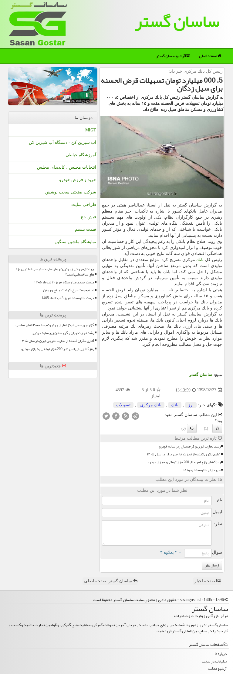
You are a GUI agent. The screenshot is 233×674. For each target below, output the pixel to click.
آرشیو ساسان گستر (170, 56)
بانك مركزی (150, 405)
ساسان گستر (177, 21)
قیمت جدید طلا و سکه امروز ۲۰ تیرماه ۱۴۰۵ (64, 282)
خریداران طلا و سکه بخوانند (201, 470)
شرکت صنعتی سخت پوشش (70, 192)
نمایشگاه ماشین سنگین (75, 242)
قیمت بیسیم (85, 229)
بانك (200, 259)
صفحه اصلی (208, 56)
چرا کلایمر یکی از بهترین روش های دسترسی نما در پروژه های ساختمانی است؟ (55, 272)
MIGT (90, 130)
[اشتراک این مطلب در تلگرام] (135, 415)
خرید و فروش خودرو (77, 179)
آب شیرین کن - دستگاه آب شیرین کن (62, 142)
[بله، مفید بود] (217, 428)
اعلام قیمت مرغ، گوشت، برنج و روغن (68, 290)
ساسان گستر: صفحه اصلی (108, 581)
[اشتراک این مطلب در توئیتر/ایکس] (106, 415)
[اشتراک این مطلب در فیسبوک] (116, 415)
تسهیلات (123, 405)
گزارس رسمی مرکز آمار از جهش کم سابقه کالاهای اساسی (54, 325)
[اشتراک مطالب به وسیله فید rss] (125, 415)
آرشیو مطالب (217, 668)
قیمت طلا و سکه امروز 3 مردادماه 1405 (68, 298)
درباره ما (221, 653)
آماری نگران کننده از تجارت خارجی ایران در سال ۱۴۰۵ (184, 454)
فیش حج (88, 217)
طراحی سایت (83, 204)
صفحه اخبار (205, 581)
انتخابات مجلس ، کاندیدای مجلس (66, 167)
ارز (191, 405)
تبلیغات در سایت (214, 661)
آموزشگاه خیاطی (81, 155)
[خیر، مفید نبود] (192, 428)
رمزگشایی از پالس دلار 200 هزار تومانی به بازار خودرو (184, 462)
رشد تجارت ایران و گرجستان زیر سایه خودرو (190, 446)
